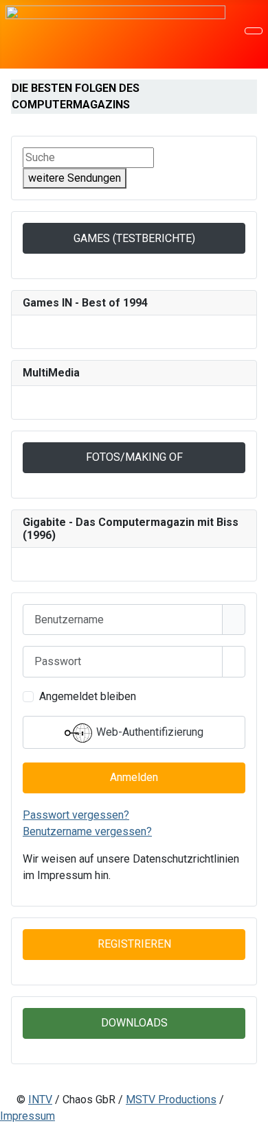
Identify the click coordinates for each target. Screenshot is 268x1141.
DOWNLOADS (134, 1022)
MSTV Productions (171, 1099)
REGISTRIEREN (134, 943)
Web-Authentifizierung (148, 731)
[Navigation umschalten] (254, 30)
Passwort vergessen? (76, 814)
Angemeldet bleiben (87, 696)
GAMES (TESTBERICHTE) (134, 238)
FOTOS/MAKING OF (134, 457)
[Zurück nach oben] (251, 1124)
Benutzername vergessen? (87, 831)
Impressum (27, 1115)
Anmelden (134, 777)
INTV (40, 1099)
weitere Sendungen (74, 177)
